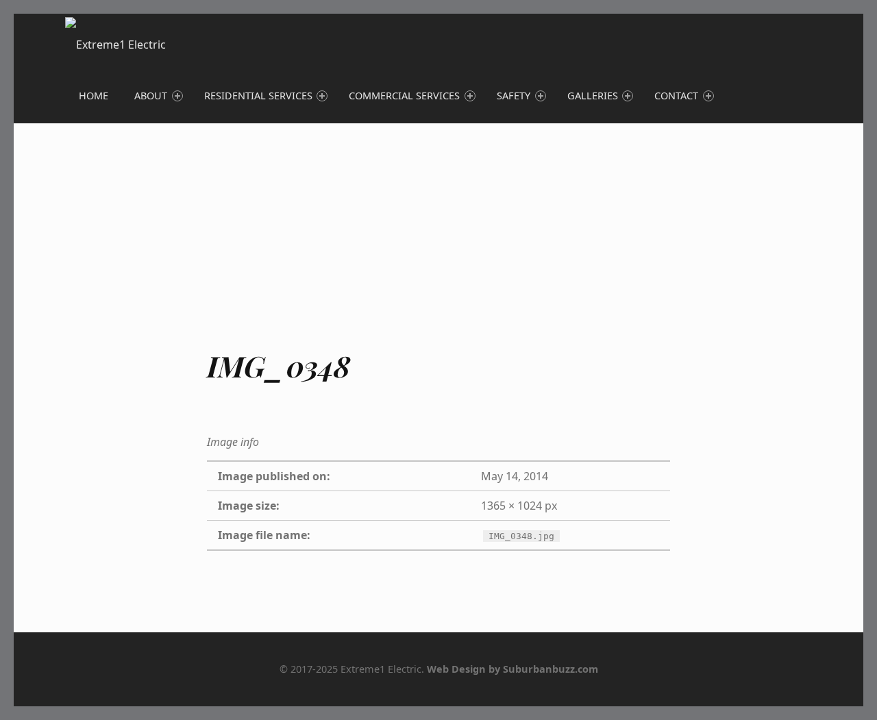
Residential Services (258, 95)
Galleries (592, 95)
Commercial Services (404, 95)
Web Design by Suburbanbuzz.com (512, 668)
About (150, 95)
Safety (513, 95)
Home (93, 95)
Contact (676, 95)
